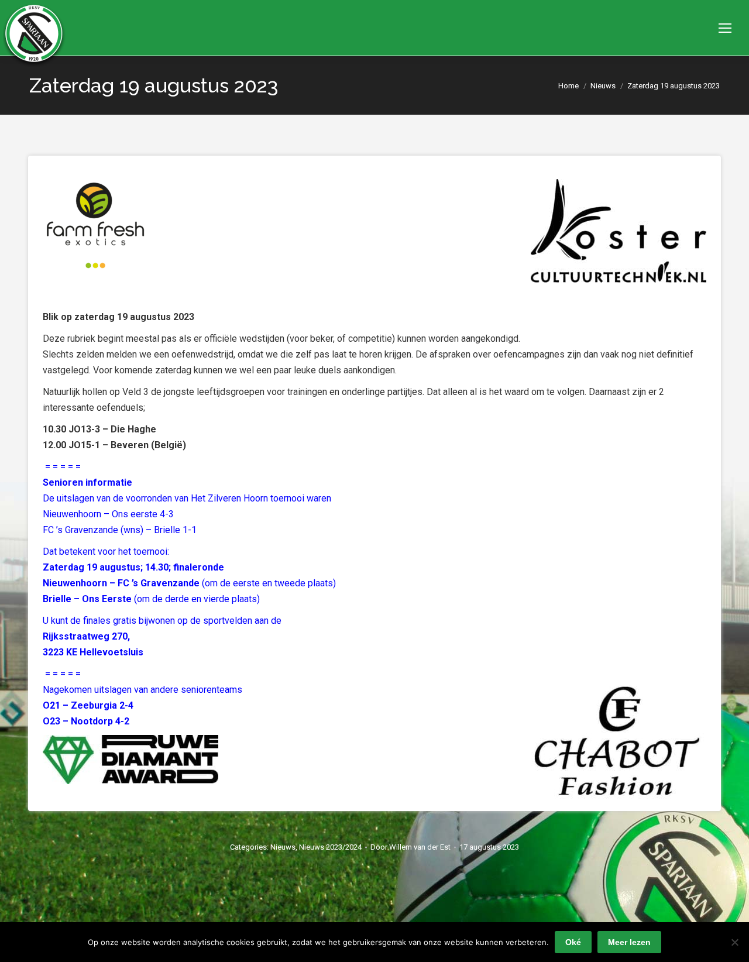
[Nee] (734, 942)
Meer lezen (629, 942)
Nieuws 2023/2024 (330, 847)
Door (410, 847)
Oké (573, 942)
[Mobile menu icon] (725, 28)
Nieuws (283, 847)
